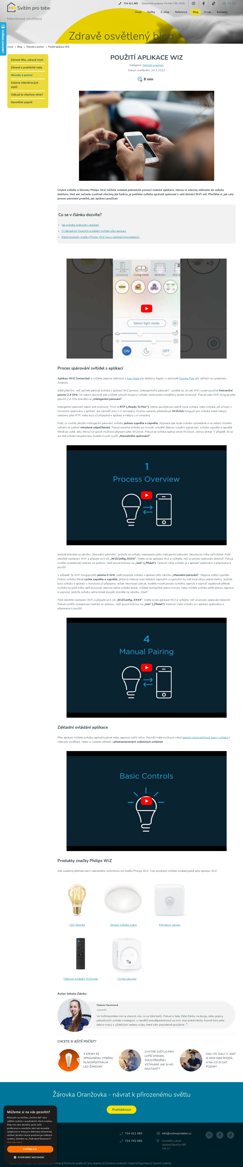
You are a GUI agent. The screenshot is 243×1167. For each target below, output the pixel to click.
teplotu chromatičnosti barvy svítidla (205, 738)
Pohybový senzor (169, 925)
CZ (224, 3)
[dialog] (30, 1134)
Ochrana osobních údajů (120, 1163)
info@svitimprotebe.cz (176, 1133)
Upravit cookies (161, 1163)
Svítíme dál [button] (30, 1149)
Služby (151, 12)
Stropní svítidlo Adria (123, 925)
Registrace (143, 1163)
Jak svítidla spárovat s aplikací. (80, 225)
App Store (133, 378)
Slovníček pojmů (21, 102)
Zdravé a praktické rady (26, 67)
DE (234, 3)
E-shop (165, 12)
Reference (181, 12)
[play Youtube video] (147, 309)
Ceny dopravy (94, 1163)
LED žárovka (77, 925)
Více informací (14, 1142)
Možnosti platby (74, 1163)
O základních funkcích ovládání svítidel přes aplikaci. (94, 231)
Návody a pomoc (153, 65)
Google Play (186, 378)
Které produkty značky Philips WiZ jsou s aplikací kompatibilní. (101, 237)
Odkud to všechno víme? (27, 95)
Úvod (138, 12)
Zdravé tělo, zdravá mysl (27, 60)
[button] (30, 1157)
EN (229, 3)
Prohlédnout (121, 1110)
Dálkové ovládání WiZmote (81, 979)
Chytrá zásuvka (126, 979)
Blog (195, 12)
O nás (207, 12)
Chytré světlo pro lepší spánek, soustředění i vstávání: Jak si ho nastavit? (159, 1060)
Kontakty (222, 12)
